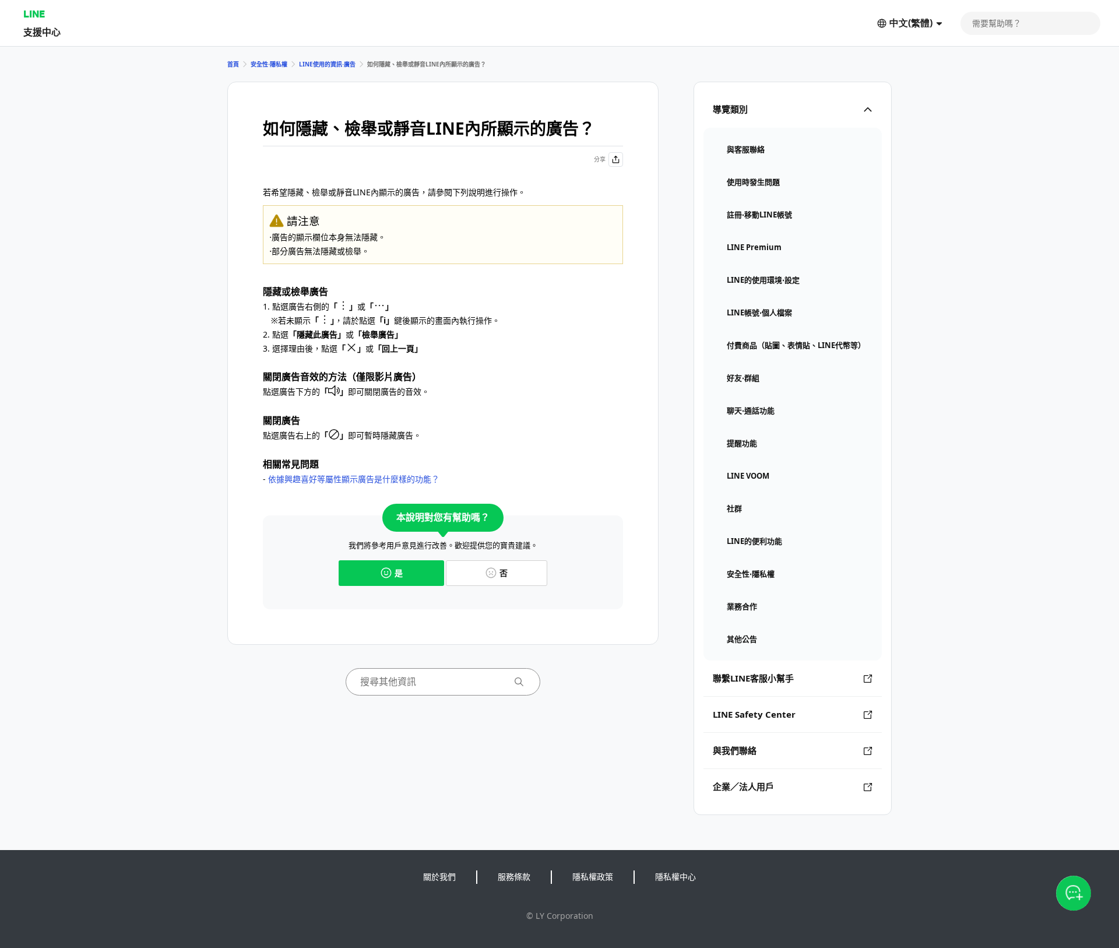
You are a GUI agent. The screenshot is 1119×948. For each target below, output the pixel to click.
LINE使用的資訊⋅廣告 (327, 64)
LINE (34, 14)
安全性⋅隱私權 (269, 64)
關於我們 (439, 876)
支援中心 (42, 32)
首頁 (233, 64)
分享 (600, 159)
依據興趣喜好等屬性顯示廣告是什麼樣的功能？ (353, 478)
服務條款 (514, 876)
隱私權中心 (675, 876)
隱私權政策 (592, 876)
